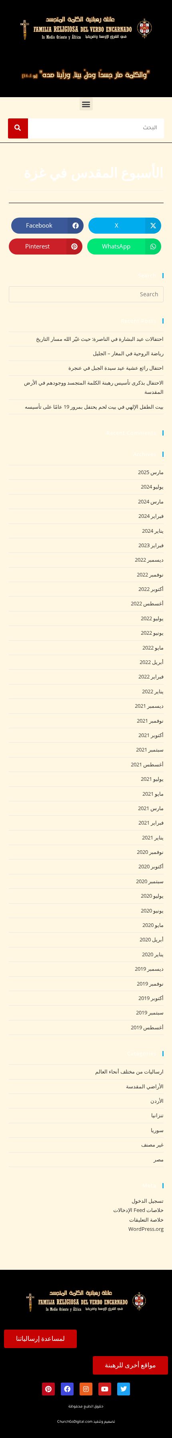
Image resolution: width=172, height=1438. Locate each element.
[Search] (18, 128)
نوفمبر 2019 (150, 983)
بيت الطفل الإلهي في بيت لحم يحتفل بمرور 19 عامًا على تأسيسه (94, 406)
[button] (86, 103)
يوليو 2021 (152, 778)
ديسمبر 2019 (149, 968)
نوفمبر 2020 (150, 851)
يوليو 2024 (152, 486)
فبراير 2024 (151, 515)
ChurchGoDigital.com (74, 1422)
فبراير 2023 (151, 545)
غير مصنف (152, 1144)
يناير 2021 (153, 837)
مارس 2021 (151, 808)
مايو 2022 (153, 647)
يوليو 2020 (152, 895)
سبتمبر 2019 (150, 1012)
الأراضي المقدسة (145, 1086)
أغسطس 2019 (147, 1027)
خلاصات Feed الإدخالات (138, 1210)
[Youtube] (104, 1389)
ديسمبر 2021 (149, 705)
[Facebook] (67, 1389)
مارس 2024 (151, 501)
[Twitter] (123, 1389)
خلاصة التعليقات (146, 1219)
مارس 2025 (151, 472)
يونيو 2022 (152, 632)
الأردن (157, 1100)
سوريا (157, 1130)
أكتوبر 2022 (151, 589)
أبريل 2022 (152, 662)
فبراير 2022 (151, 676)
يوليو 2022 (152, 618)
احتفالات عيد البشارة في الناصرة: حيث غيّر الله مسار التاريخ (100, 338)
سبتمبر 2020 (150, 881)
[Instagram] (86, 1389)
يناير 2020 (153, 954)
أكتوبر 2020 (151, 866)
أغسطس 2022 (147, 603)
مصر (159, 1159)
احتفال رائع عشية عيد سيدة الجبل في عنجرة (116, 367)
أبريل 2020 (152, 939)
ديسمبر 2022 (149, 559)
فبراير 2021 (151, 822)
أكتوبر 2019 (151, 998)
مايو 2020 (153, 925)
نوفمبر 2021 (150, 720)
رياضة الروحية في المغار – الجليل (128, 353)
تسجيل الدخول (148, 1200)
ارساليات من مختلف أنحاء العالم (129, 1071)
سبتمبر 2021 (150, 749)
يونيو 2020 (152, 910)
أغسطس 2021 (147, 764)
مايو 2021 (153, 793)
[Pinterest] (48, 1389)
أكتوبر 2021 (151, 735)
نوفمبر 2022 (150, 574)
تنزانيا (157, 1115)
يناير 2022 (153, 691)
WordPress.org (146, 1228)
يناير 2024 (153, 530)
